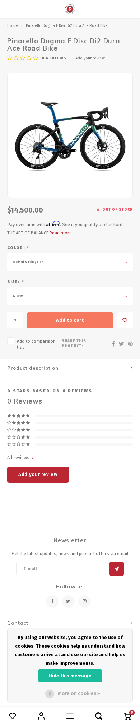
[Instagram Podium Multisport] (84, 601)
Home (12, 25)
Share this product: (74, 343)
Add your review (90, 58)
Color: (17, 247)
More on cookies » (79, 693)
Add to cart (70, 320)
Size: (15, 282)
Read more (61, 232)
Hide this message (70, 675)
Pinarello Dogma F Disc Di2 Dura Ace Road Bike (66, 25)
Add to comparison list (36, 344)
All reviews (18, 457)
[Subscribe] (116, 569)
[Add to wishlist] (125, 320)
